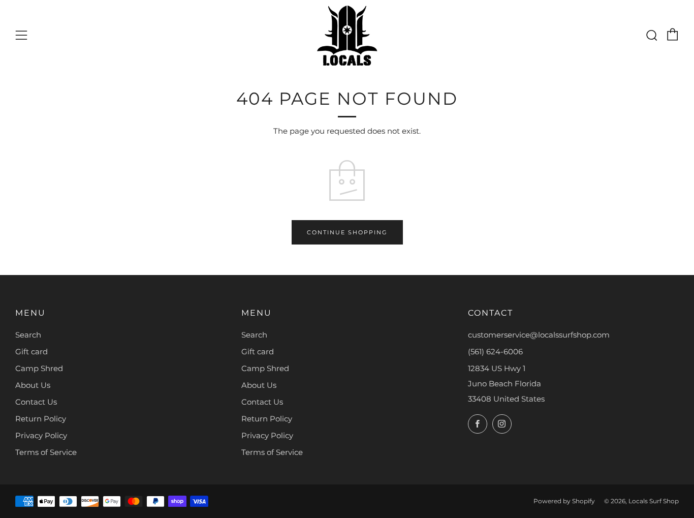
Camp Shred (39, 368)
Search (28, 335)
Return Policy (40, 418)
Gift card (31, 351)
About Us (32, 385)
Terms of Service (46, 452)
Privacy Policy (41, 435)
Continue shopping (347, 232)
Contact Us (36, 402)
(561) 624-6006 (495, 351)
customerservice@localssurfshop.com (539, 335)
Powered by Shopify (564, 501)
